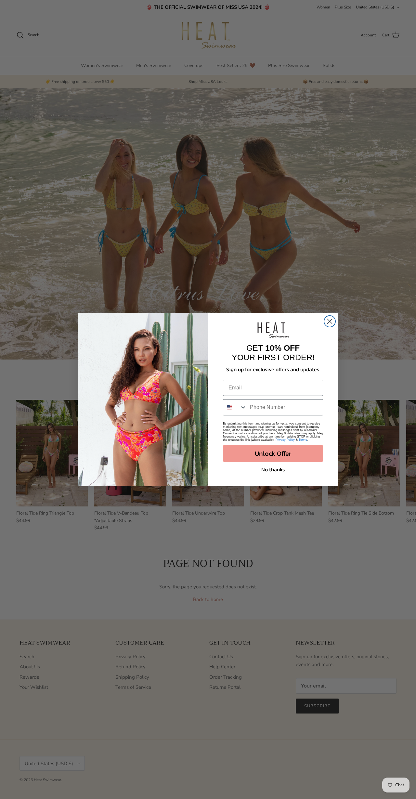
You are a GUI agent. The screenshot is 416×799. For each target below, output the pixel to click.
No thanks (273, 469)
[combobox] (235, 407)
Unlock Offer (273, 453)
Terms (303, 439)
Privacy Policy (285, 439)
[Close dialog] (329, 321)
